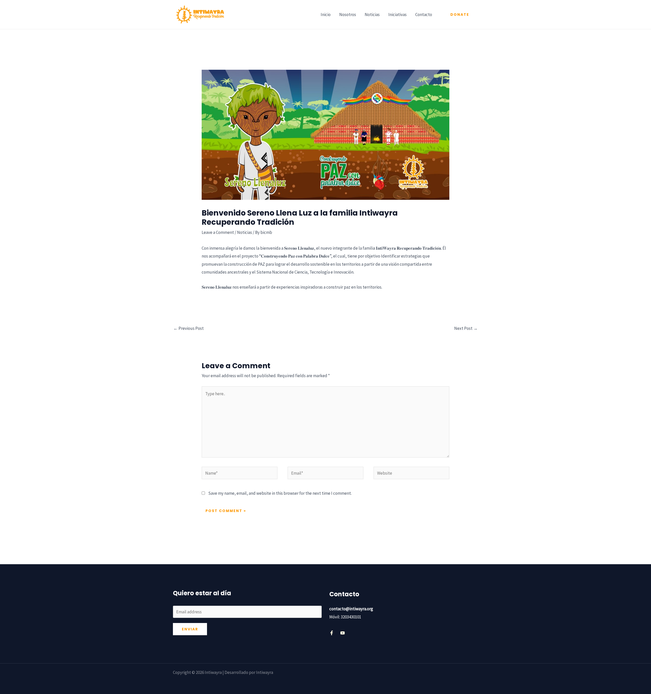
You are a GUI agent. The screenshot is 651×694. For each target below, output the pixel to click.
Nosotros (347, 14)
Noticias (372, 14)
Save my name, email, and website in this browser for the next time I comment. (280, 493)
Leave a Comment (218, 232)
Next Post (466, 328)
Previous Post (188, 328)
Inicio (326, 14)
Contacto (423, 14)
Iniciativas (397, 14)
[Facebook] (331, 633)
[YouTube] (342, 633)
